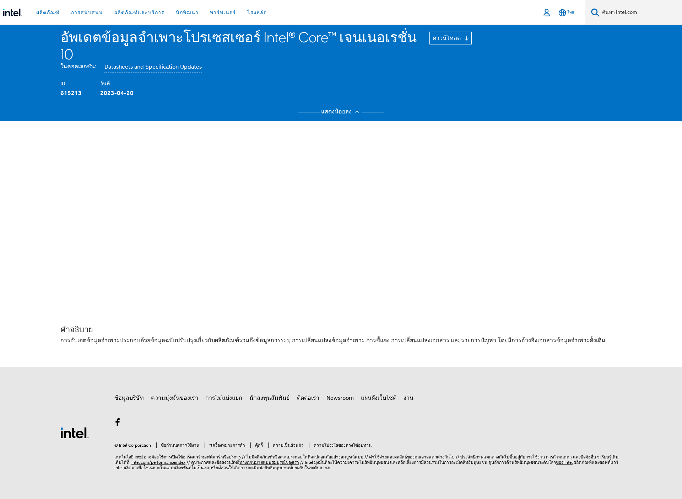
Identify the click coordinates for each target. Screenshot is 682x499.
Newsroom (340, 398)
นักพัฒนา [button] (187, 12)
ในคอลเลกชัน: (78, 66)
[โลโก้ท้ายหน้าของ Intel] (74, 432)
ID (62, 83)
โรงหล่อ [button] (257, 12)
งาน (408, 398)
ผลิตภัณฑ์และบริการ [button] (139, 12)
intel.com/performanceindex (158, 462)
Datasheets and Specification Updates (153, 66)
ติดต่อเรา (308, 398)
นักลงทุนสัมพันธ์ (269, 398)
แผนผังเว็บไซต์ (378, 398)
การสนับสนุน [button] (87, 12)
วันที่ (105, 83)
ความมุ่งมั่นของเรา (174, 398)
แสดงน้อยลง (337, 111)
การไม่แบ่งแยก (223, 398)
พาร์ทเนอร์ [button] (223, 12)
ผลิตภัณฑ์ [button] (48, 12)
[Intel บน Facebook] (118, 423)
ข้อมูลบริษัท (129, 398)
